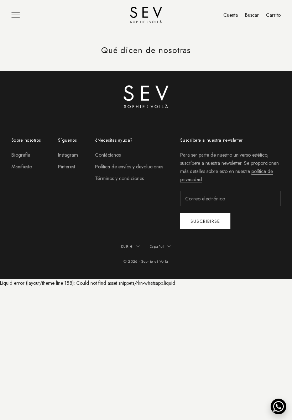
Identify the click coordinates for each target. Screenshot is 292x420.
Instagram (68, 154)
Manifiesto (21, 166)
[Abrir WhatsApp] (278, 406)
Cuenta (230, 15)
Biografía (20, 154)
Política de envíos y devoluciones (129, 166)
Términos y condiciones (119, 178)
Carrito (273, 15)
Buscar (252, 15)
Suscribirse (205, 221)
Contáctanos (108, 154)
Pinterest (66, 166)
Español (157, 246)
